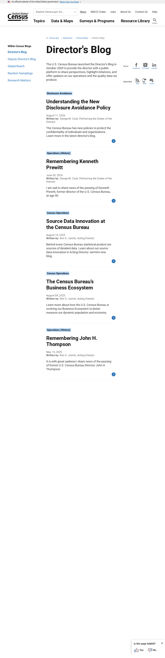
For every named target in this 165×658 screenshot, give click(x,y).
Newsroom (68, 38)
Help (154, 12)
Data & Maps (62, 21)
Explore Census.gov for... (50, 11)
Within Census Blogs (19, 46)
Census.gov (54, 38)
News (83, 12)
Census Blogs (82, 38)
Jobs (113, 12)
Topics (39, 21)
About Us (125, 12)
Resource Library (135, 21)
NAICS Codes (98, 12)
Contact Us (141, 12)
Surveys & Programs (96, 21)
